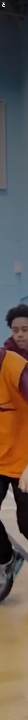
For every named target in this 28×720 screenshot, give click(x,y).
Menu (24, 4)
